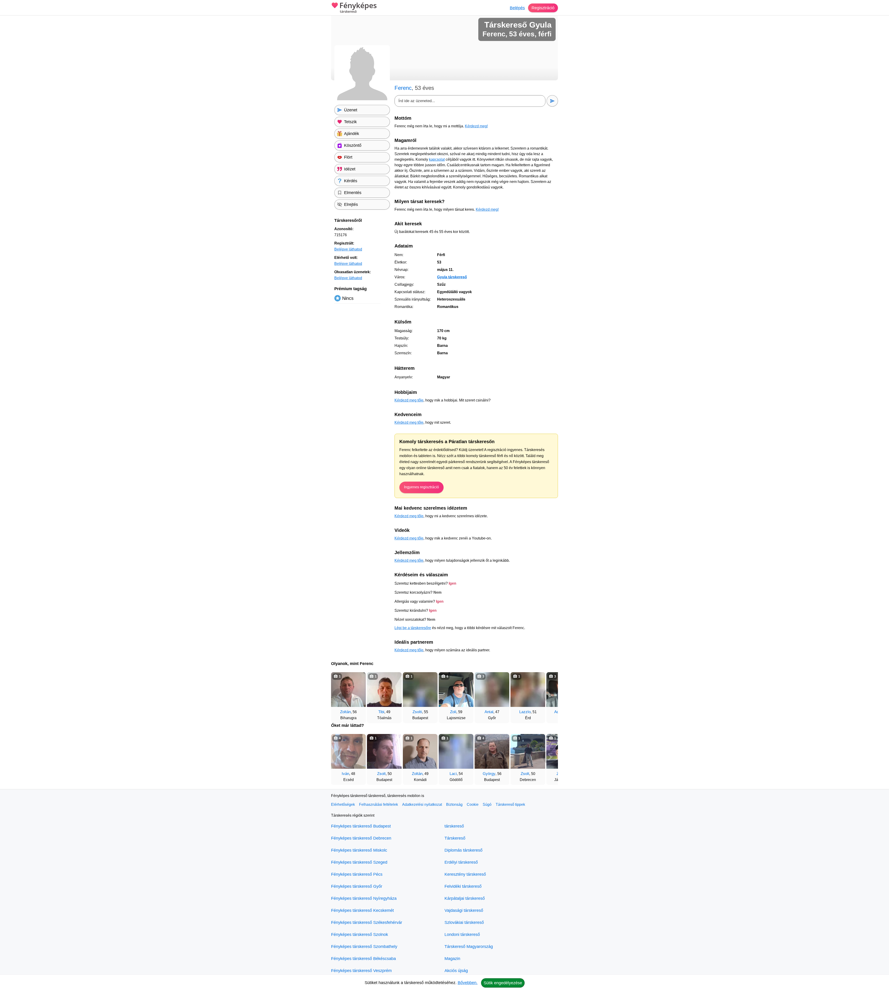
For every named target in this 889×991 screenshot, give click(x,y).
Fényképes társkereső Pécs (356, 874)
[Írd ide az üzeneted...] (469, 101)
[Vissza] (339, 695)
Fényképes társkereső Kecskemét (362, 910)
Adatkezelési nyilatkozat (422, 804)
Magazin (452, 958)
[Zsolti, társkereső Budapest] (420, 689)
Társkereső (454, 838)
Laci (453, 773)
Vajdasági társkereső (463, 910)
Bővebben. (468, 982)
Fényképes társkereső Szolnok (359, 934)
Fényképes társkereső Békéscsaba (363, 958)
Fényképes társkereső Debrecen (361, 838)
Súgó (487, 804)
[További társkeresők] (550, 695)
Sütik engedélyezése (503, 983)
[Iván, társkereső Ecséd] (348, 751)
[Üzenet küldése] (552, 101)
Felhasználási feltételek (378, 804)
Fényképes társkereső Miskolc (359, 850)
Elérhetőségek (343, 804)
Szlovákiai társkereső (464, 922)
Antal (489, 712)
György (489, 773)
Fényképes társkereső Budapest (361, 826)
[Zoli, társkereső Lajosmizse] (456, 689)
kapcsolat (437, 159)
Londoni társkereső (462, 934)
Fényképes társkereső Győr (356, 886)
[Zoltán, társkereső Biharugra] (348, 689)
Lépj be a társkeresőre (412, 628)
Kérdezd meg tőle (408, 400)
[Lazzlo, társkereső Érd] (527, 689)
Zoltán (345, 712)
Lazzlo (525, 712)
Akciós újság (456, 970)
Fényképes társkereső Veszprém (361, 970)
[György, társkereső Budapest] (492, 751)
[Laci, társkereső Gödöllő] (456, 751)
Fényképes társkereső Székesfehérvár (366, 922)
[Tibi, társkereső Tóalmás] (384, 689)
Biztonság (454, 804)
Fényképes (358, 8)
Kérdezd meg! (476, 126)
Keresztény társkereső (465, 874)
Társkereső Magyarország (468, 946)
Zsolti (417, 712)
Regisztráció (543, 8)
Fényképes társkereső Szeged (359, 862)
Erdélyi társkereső (461, 862)
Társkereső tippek (510, 804)
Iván (345, 773)
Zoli (453, 712)
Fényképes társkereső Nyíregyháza (364, 898)
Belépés (517, 8)
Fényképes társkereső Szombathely (364, 946)
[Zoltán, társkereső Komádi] (420, 751)
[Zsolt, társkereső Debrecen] (527, 751)
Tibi (381, 712)
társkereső (454, 826)
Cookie (473, 804)
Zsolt (381, 773)
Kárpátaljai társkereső (464, 898)
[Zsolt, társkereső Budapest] (384, 751)
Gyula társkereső (452, 277)
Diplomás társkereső (463, 850)
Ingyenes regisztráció (421, 487)
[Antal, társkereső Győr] (492, 689)
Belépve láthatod (348, 249)
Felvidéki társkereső (463, 886)
